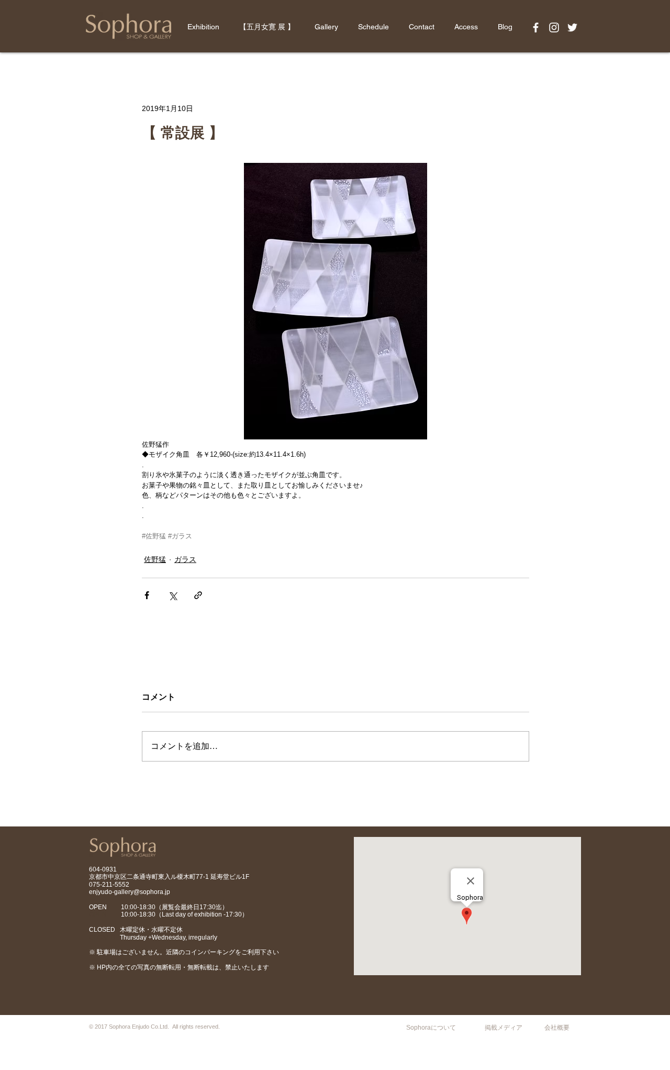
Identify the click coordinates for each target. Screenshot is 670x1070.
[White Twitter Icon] (572, 27)
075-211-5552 (109, 884)
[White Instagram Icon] (554, 27)
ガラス (185, 559)
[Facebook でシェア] (147, 595)
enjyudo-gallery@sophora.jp (129, 892)
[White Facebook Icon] (535, 27)
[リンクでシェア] (198, 595)
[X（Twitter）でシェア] (172, 595)
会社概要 (557, 1027)
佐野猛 (155, 559)
